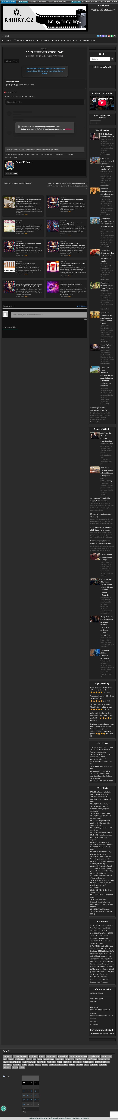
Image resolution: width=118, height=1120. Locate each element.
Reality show (51, 1062)
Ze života (15, 1067)
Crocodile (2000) (104, 813)
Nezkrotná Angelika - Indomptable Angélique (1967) (99, 938)
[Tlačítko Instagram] (106, 36)
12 (31, 1095)
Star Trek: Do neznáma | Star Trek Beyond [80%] (100, 799)
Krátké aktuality (81, 1059)
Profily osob (41, 1062)
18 (27, 1100)
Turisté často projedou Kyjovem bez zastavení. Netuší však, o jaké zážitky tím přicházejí (29, 285)
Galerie (11, 1059)
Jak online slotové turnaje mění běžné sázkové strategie (71, 285)
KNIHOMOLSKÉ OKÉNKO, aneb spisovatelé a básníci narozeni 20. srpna (28, 200)
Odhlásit (100, 993)
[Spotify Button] (112, 36)
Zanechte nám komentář (56, 56)
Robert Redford (103, 804)
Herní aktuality (20, 1059)
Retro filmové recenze (102, 1062)
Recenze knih (77, 1062)
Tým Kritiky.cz (59, 40)
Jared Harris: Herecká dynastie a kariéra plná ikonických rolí (106, 438)
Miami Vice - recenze (106, 747)
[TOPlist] (6, 1076)
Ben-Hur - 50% (104, 842)
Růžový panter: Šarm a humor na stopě (106, 557)
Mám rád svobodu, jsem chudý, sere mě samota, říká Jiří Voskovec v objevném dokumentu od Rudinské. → (67, 186)
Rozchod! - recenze (106, 781)
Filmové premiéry (94, 1056)
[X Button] (98, 36)
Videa (86, 1065)
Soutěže (31, 1065)
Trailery (71, 1065)
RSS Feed (93, 1001)
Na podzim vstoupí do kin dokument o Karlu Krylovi (101, 837)
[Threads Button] (103, 36)
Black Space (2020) (105, 933)
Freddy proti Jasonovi (99, 982)
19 (31, 1100)
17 (24, 1100)
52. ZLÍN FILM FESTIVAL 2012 (45, 52)
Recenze (59, 1062)
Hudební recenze (49, 1059)
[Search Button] (114, 36)
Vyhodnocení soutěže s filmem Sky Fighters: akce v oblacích (101, 776)
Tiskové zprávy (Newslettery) (58, 1065)
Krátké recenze (92, 1059)
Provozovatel (72, 40)
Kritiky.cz (103, 5)
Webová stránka (12, 173)
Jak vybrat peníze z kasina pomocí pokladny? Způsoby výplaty (28, 244)
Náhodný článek (88, 40)
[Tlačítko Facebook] (100, 36)
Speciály (37, 1065)
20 (35, 1100)
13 (35, 1095)
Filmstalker (103, 930)
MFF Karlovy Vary (104, 1059)
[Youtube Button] (109, 36)
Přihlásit (93, 993)
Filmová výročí (63, 1056)
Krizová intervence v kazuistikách (25, 263)
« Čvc (24, 1112)
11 (27, 1095)
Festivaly (42, 1056)
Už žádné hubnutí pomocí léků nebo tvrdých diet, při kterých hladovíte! (101, 871)
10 (24, 1095)
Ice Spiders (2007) (105, 833)
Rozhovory (16, 1065)
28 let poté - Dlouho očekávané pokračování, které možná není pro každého (101, 715)
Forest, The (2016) (105, 866)
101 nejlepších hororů (20, 1056)
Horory (29, 1059)
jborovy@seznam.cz (106, 1033)
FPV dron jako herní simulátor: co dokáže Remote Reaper (71, 200)
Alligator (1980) (104, 821)
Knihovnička (59, 1059)
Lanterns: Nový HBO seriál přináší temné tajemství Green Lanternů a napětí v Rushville (106, 587)
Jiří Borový (31, 56)
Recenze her (67, 1062)
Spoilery (44, 1065)
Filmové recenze (106, 1056)
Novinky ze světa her (29, 1062)
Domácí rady (33, 1056)
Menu (7, 36)
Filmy (7, 40)
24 (24, 1104)
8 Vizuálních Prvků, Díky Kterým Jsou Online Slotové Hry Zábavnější (73, 264)
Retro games (7, 1065)
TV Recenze (79, 1065)
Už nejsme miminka (106, 844)
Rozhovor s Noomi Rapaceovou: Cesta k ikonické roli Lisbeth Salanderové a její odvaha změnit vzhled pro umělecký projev (102, 728)
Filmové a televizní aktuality (78, 1056)
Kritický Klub (70, 1059)
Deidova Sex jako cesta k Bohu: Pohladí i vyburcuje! (100, 885)
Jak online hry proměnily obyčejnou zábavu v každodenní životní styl (72, 223)
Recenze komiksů (88, 1062)
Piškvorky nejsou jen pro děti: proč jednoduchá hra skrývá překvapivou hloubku (72, 244)
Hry (30, 40)
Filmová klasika (51, 1056)
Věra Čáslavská (103, 909)
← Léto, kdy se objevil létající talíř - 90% (17, 183)
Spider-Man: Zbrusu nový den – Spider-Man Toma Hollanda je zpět (107, 256)
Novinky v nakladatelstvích (12, 1062)
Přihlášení (83, 306)
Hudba (40, 1059)
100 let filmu (7, 1056)
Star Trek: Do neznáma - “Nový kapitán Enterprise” (99, 808)
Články (45, 49)
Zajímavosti (93, 1065)
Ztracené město (104, 771)
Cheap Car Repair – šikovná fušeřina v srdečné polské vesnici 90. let (107, 164)
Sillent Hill (102, 759)
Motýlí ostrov (20, 223)
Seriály (19, 40)
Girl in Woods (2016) (106, 880)
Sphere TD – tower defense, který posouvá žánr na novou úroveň (106, 318)
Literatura (43, 40)
